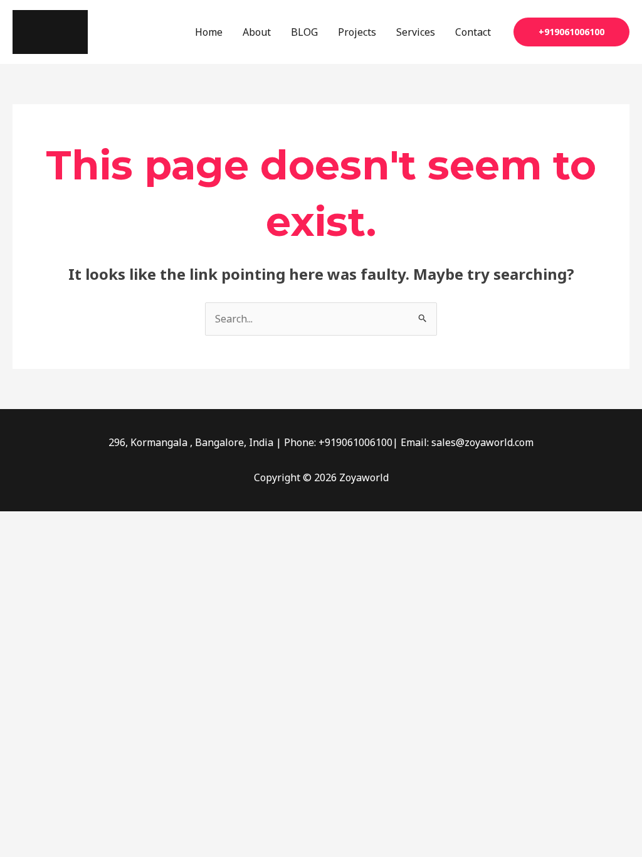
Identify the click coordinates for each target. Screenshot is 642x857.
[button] (571, 32)
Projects (357, 32)
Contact (473, 32)
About (257, 32)
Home (209, 32)
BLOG (304, 32)
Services (415, 32)
